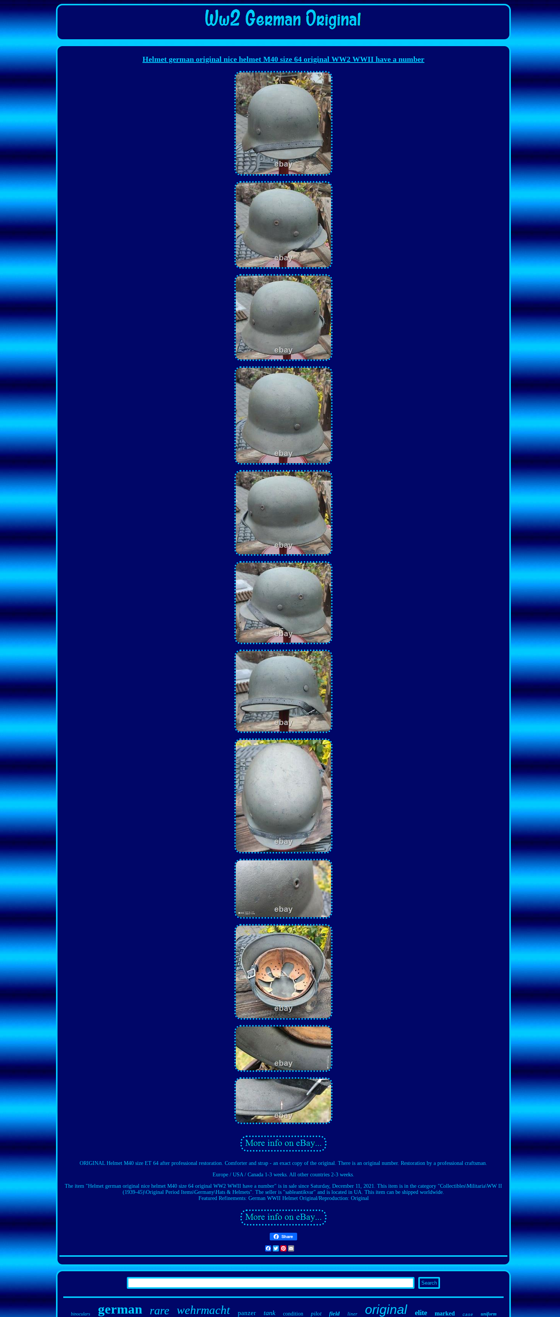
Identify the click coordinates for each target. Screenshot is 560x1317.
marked (445, 1313)
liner (352, 1314)
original (386, 1309)
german (120, 1309)
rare (159, 1310)
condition (293, 1314)
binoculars (80, 1314)
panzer (247, 1313)
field (334, 1314)
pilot (316, 1314)
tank (269, 1313)
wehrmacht (203, 1310)
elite (421, 1313)
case (467, 1314)
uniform (488, 1314)
